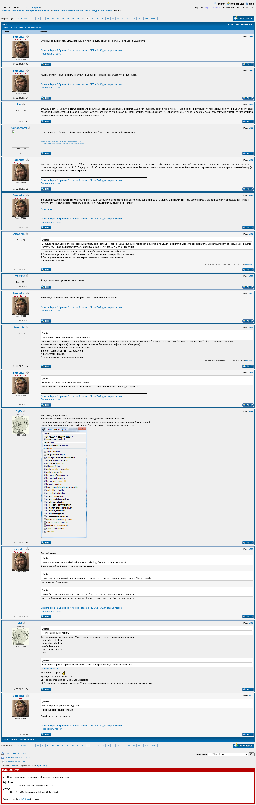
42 (48, 19)
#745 (251, 327)
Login (25, 7)
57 (123, 19)
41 (43, 19)
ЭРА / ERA (106, 10)
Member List (237, 3)
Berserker (18, 36)
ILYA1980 (19, 276)
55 (113, 19)
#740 (251, 160)
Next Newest (25, 739)
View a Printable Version (16, 754)
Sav (18, 104)
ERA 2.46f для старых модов (106, 50)
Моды (95, 10)
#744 (251, 293)
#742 (251, 234)
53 (103, 19)
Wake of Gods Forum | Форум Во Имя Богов (25, 10)
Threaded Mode (233, 24)
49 (83, 19)
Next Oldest (10, 739)
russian (216, 7)
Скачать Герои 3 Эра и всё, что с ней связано (65, 50)
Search (221, 3)
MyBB (14, 766)
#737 (251, 71)
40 (38, 19)
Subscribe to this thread (16, 761)
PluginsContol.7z (49, 668)
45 (63, 19)
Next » (153, 19)
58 (128, 19)
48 (78, 19)
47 (73, 19)
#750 (251, 696)
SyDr (19, 411)
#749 (251, 623)
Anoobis (19, 234)
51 (93, 19)
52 (98, 19)
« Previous (23, 19)
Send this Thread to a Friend (18, 758)
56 (118, 19)
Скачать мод (47, 209)
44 (58, 19)
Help (251, 3)
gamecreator (19, 127)
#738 (251, 104)
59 (134, 19)
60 (139, 19)
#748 (251, 549)
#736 (251, 37)
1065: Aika (20, 415)
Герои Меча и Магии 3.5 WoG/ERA (71, 10)
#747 (251, 411)
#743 (251, 276)
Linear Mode (248, 24)
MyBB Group (42, 766)
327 (146, 19)
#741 (251, 195)
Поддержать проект (51, 53)
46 (68, 19)
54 (108, 19)
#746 (251, 373)
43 (53, 19)
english (207, 7)
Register (36, 7)
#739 (251, 128)
